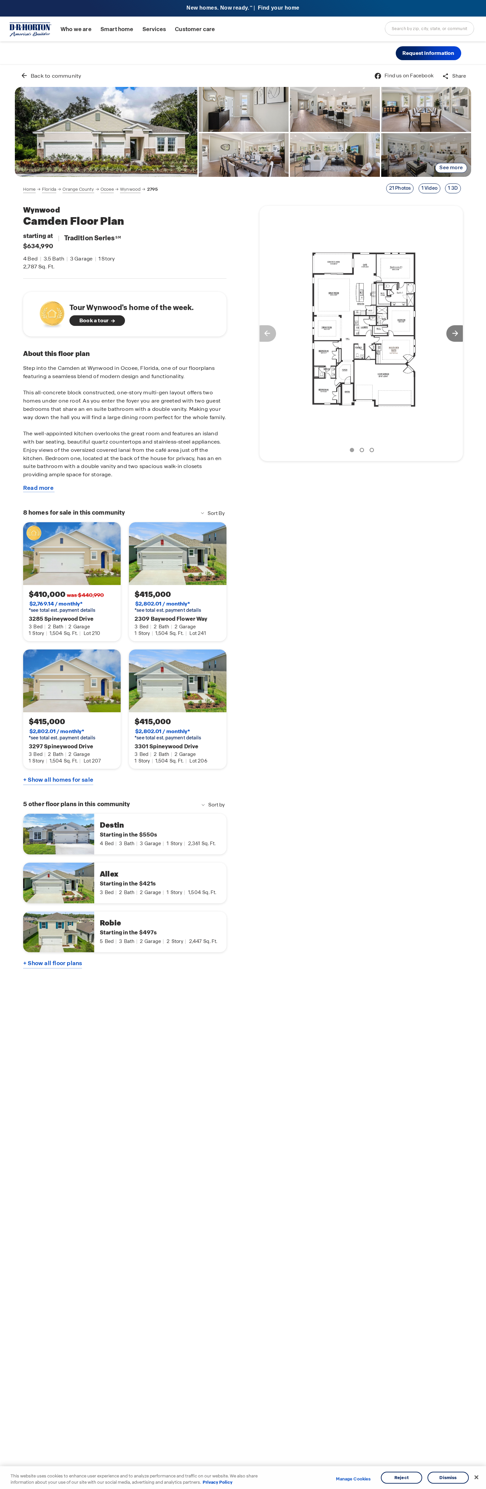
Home (29, 189)
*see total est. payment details (62, 607)
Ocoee (107, 189)
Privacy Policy (217, 1482)
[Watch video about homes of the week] (48, 312)
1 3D (453, 188)
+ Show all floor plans (52, 963)
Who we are (76, 29)
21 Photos (400, 188)
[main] (243, 776)
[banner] (243, 8)
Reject (401, 1477)
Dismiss (448, 1477)
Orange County (78, 189)
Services (154, 29)
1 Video (429, 188)
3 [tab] (373, 451)
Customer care (195, 29)
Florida (49, 189)
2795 (152, 189)
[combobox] (429, 28)
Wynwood (130, 189)
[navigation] (90, 189)
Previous (264, 333)
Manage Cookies (353, 1479)
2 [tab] (363, 451)
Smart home (117, 29)
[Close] (476, 1477)
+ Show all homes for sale (58, 779)
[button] (428, 53)
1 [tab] (353, 451)
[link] (106, 132)
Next (457, 333)
